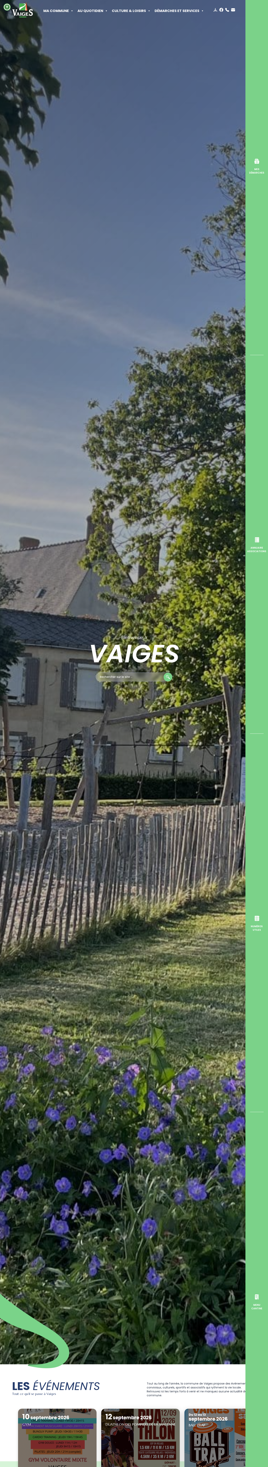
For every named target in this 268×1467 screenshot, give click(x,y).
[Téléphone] (227, 10)
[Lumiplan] (215, 10)
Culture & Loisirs (129, 10)
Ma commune (56, 10)
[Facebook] (221, 10)
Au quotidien (90, 10)
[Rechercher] (168, 677)
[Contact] (233, 9)
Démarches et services (177, 10)
